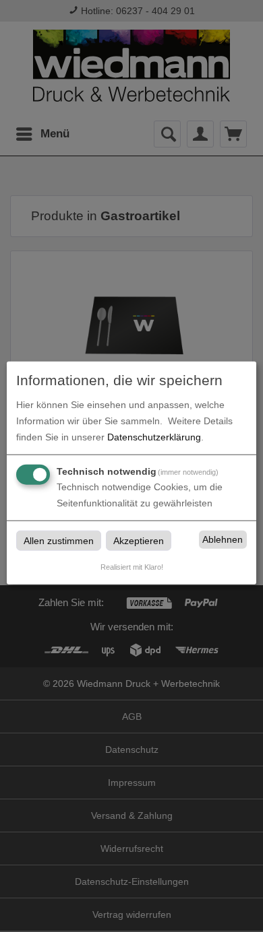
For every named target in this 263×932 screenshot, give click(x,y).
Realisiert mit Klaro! (131, 566)
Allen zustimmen (59, 540)
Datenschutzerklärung (154, 436)
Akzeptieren (138, 540)
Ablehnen (222, 539)
